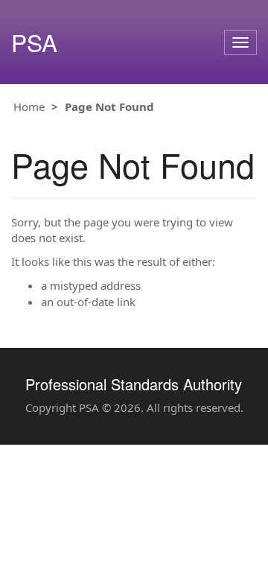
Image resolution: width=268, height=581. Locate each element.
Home (29, 106)
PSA (34, 42)
